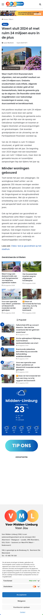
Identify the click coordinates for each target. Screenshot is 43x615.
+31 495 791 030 (11, 556)
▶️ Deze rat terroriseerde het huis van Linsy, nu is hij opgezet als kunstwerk (31, 305)
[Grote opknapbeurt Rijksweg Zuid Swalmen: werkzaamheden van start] (8, 341)
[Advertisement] (21, 479)
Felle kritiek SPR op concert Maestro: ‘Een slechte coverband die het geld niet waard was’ (27, 328)
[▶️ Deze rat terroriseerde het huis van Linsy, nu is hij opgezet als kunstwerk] (31, 294)
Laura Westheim (8, 43)
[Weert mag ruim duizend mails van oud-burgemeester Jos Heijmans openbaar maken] (11, 266)
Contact (22, 612)
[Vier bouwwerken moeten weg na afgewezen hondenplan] (31, 266)
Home (5, 19)
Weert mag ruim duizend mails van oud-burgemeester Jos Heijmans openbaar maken (10, 278)
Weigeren (21, 601)
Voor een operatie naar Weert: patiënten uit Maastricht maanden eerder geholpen (11, 305)
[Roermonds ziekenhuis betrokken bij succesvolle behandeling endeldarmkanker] (8, 352)
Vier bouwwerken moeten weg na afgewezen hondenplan (29, 277)
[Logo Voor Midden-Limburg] (15, 4)
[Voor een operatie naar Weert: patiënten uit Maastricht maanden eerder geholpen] (11, 294)
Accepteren (21, 595)
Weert (11, 19)
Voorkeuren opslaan (21, 607)
